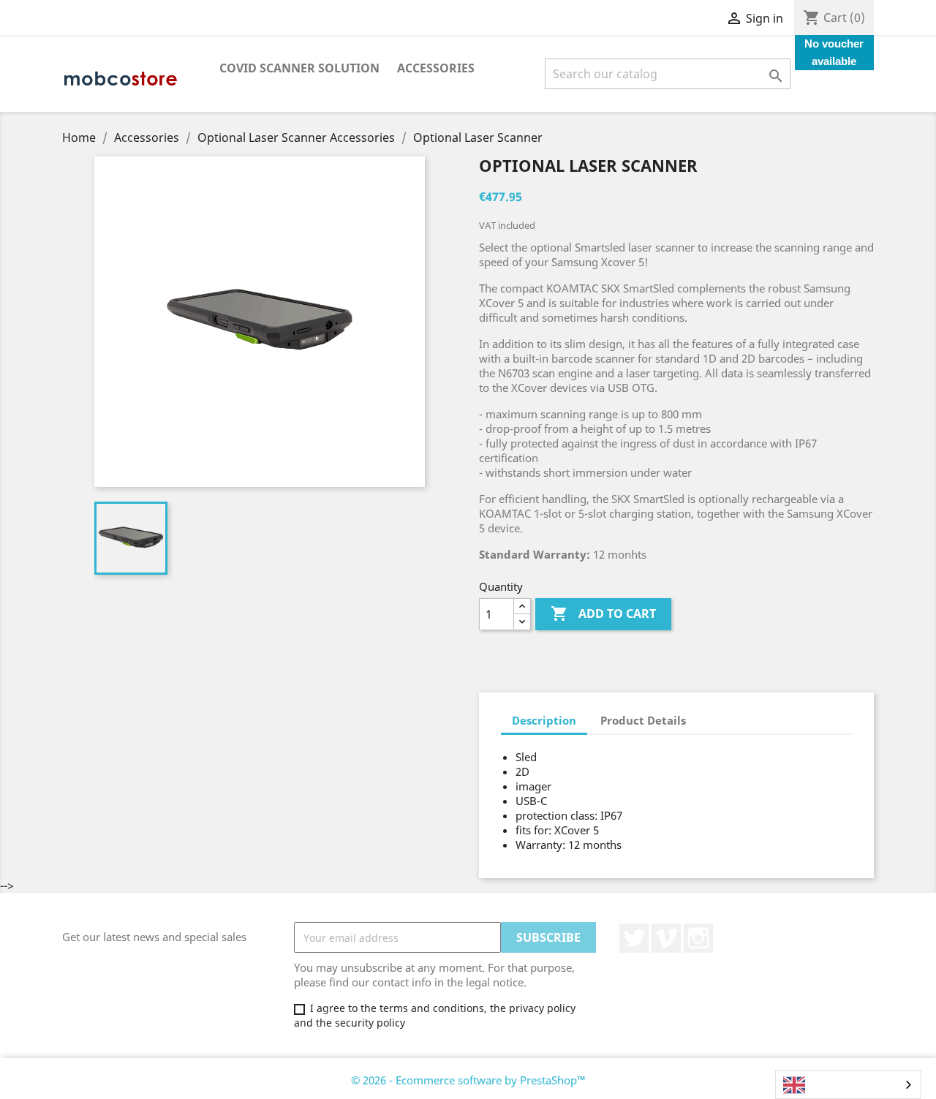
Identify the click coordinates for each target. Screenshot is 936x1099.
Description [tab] (544, 720)
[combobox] (848, 1084)
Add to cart (603, 613)
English (828, 1085)
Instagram (698, 938)
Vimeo (666, 938)
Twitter (634, 938)
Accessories (436, 68)
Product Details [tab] (643, 720)
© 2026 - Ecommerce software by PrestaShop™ (468, 1080)
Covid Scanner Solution (299, 68)
